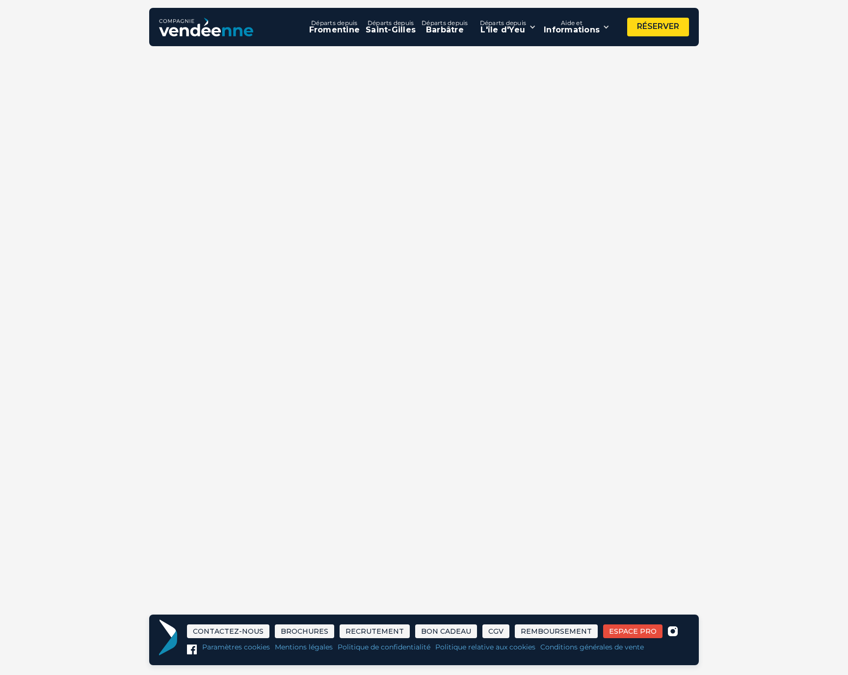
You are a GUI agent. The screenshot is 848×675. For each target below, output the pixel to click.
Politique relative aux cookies (485, 647)
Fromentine (334, 26)
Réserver (658, 26)
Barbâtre (445, 26)
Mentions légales (304, 647)
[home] (206, 27)
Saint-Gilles (391, 26)
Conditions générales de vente (592, 647)
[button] (508, 27)
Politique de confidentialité (384, 647)
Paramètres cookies (236, 647)
